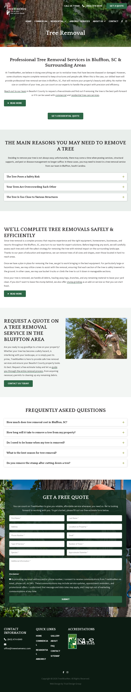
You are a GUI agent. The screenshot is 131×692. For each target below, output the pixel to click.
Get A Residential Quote (65, 115)
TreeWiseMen (15, 9)
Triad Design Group (72, 683)
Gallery (55, 635)
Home (39, 635)
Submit (66, 599)
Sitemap (55, 655)
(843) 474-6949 (14, 639)
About (54, 640)
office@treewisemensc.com (17, 648)
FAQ (52, 645)
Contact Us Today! (18, 383)
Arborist (41, 658)
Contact (55, 650)
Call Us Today (83, 5)
